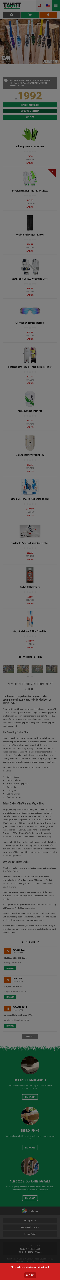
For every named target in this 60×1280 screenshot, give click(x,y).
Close (31, 1275)
